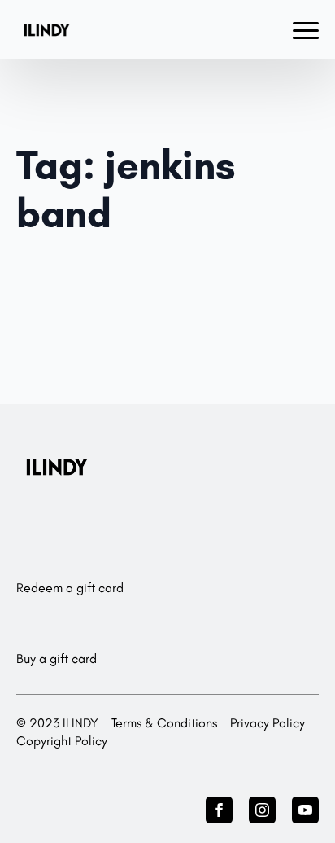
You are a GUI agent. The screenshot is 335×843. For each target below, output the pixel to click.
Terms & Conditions (164, 723)
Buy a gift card (56, 658)
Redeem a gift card (70, 587)
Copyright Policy (61, 741)
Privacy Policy (267, 723)
